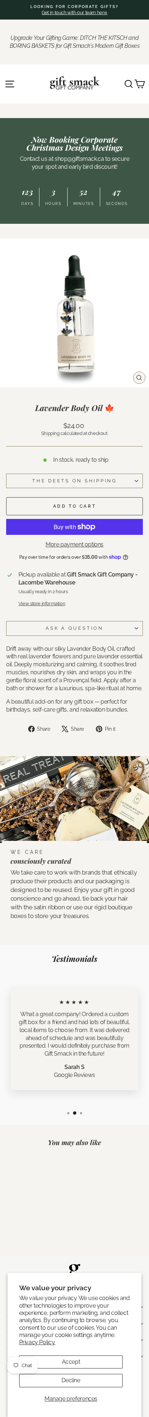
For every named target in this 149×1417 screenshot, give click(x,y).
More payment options (74, 544)
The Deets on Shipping (74, 480)
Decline (70, 1380)
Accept (71, 1361)
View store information (41, 603)
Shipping (50, 433)
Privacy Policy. (37, 1342)
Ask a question (74, 628)
